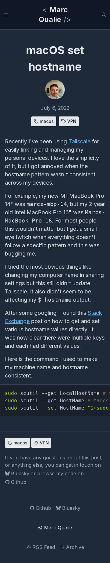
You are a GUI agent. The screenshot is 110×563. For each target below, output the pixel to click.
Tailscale (79, 141)
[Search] (104, 14)
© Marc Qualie (55, 527)
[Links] (6, 14)
